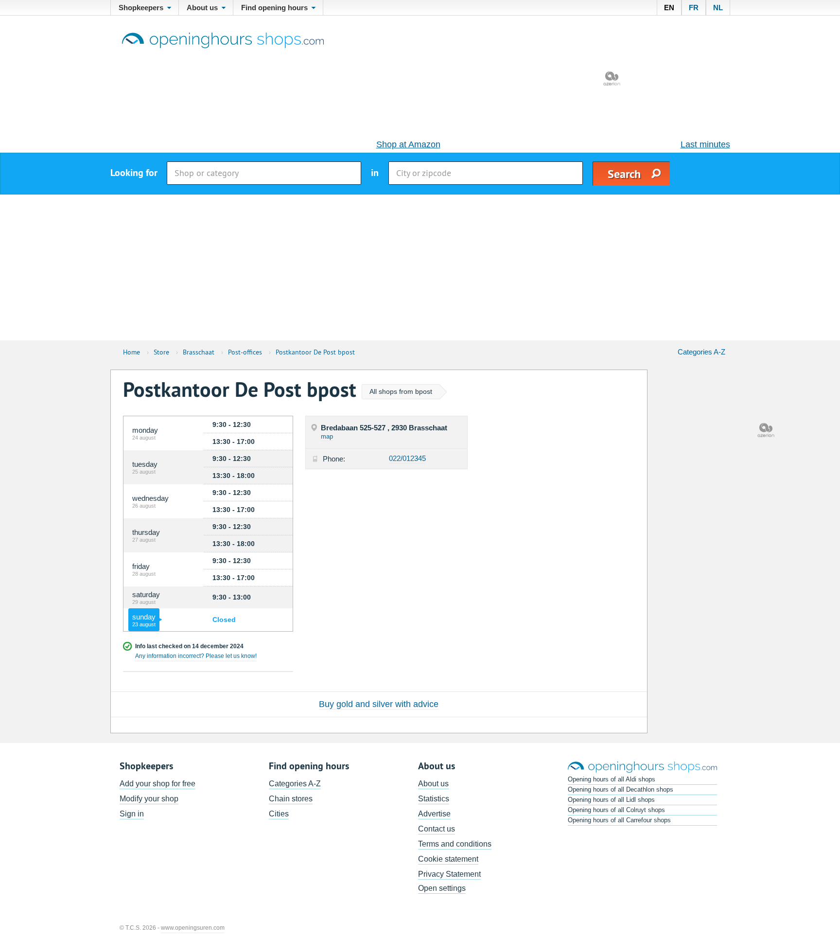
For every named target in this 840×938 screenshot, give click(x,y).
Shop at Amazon (408, 144)
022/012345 (407, 458)
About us (433, 783)
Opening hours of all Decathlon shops (620, 789)
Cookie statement (448, 859)
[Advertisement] (420, 267)
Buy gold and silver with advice (378, 704)
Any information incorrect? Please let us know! (196, 656)
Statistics (433, 799)
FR (694, 7)
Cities (279, 814)
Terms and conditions (454, 844)
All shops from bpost (400, 391)
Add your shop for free (157, 783)
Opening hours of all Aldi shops (611, 779)
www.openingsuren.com (193, 927)
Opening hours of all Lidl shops (611, 799)
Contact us (436, 829)
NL (718, 7)
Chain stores (291, 799)
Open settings (442, 888)
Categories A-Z (701, 352)
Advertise (434, 814)
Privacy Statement (449, 874)
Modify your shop (149, 799)
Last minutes (705, 144)
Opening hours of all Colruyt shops (616, 810)
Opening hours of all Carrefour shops (619, 820)
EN (669, 7)
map (327, 436)
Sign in (132, 814)
